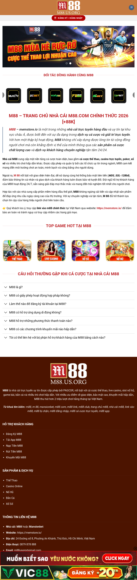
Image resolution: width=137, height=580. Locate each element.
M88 (12, 129)
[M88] (68, 7)
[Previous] (9, 47)
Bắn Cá (10, 498)
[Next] (128, 47)
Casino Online (14, 486)
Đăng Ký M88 (14, 434)
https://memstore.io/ (29, 532)
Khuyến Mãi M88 (16, 457)
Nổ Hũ (9, 492)
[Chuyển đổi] (6, 287)
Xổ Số (9, 503)
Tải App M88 (13, 439)
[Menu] (131, 7)
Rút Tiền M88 (14, 451)
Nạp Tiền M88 (14, 445)
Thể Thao (11, 480)
